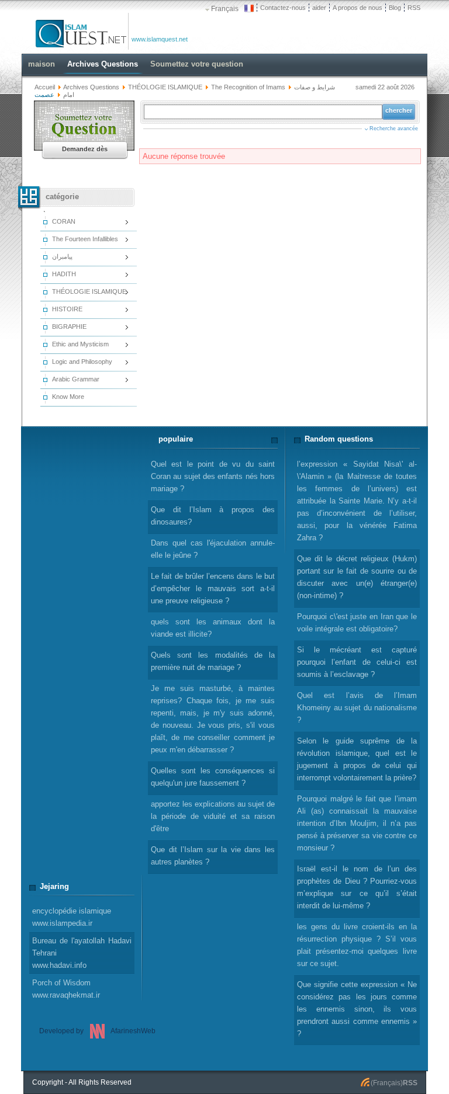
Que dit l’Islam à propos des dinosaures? (213, 515)
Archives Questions (91, 87)
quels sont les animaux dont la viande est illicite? (213, 627)
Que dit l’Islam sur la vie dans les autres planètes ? (213, 855)
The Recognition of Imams (248, 87)
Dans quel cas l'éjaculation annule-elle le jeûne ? (213, 549)
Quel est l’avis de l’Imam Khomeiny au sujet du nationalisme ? (357, 707)
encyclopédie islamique (71, 917)
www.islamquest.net (160, 39)
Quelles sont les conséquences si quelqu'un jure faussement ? (213, 776)
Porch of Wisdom (66, 988)
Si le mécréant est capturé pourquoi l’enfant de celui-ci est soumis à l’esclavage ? (357, 662)
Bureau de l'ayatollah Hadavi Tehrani (82, 953)
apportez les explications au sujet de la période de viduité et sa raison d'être (213, 816)
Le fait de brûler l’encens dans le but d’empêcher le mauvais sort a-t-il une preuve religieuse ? (213, 588)
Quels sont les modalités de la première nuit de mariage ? (213, 661)
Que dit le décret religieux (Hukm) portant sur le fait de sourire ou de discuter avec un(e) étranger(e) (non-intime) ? (357, 577)
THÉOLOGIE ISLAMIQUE (165, 87)
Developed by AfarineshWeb (97, 1031)
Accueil (44, 87)
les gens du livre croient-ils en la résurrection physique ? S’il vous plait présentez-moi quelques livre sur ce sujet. (357, 945)
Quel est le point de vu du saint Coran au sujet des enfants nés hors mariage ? (213, 476)
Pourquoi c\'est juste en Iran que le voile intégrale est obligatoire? (357, 622)
